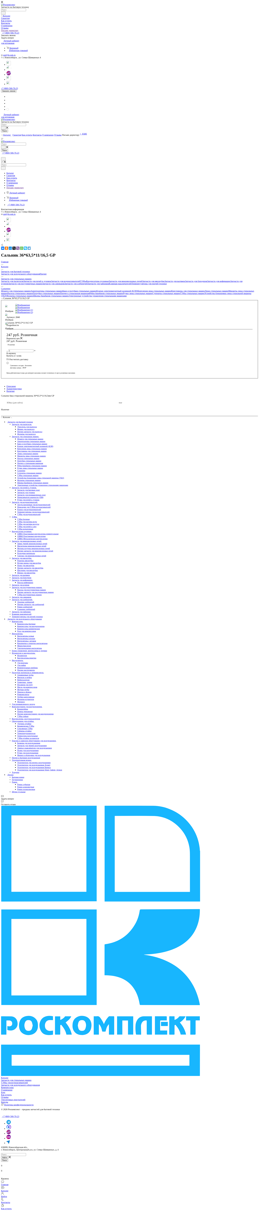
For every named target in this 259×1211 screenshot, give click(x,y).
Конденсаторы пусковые (97, 281)
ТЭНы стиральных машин (192, 293)
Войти (4, 1196)
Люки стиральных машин (217, 291)
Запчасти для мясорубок (153, 281)
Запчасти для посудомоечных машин (25, 284)
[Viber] (17, 248)
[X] (14, 248)
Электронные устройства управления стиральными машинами (98, 296)
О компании (6, 1090)
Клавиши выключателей (120, 284)
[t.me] (8, 83)
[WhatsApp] (8, 70)
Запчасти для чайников (98, 284)
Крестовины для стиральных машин (188, 291)
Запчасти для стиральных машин (16, 1080)
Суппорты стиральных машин (166, 293)
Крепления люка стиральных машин (154, 291)
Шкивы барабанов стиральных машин (51, 296)
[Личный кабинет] (2, 156)
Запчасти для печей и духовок (37, 281)
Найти (4, 1158)
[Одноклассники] (6, 248)
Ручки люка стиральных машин (137, 293)
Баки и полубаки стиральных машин (79, 291)
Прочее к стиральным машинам (74, 293)
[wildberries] (8, 79)
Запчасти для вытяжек (175, 281)
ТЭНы (83, 281)
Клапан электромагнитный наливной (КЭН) (117, 291)
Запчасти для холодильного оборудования (20, 274)
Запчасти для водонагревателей (65, 281)
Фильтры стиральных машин (20, 296)
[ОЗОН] (8, 74)
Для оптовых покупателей (13, 1100)
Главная (4, 1184)
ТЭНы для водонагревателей (14, 1082)
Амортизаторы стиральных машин (47, 291)
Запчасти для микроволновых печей (125, 281)
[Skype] (25, 248)
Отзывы (4, 1097)
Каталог (4, 1078)
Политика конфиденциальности (19, 1105)
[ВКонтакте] (2, 248)
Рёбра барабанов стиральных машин (106, 293)
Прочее (43, 274)
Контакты (5, 1202)
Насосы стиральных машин (20, 293)
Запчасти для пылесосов (12, 281)
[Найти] (3, 13)
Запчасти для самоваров (53, 284)
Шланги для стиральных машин (16, 291)
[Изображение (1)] (72, 310)
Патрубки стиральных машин (46, 293)
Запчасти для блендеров (196, 281)
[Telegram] (8, 64)
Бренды (4, 1102)
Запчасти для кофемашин (218, 281)
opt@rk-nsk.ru (9, 55)
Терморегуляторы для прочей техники (149, 284)
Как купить (6, 1095)
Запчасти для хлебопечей (76, 284)
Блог (3, 1092)
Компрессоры (7, 1087)
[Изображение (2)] (72, 312)
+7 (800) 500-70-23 (10, 33)
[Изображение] (72, 305)
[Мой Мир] (10, 248)
